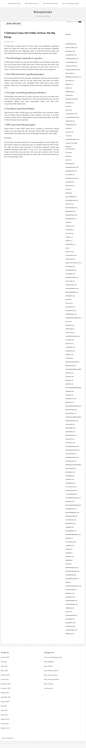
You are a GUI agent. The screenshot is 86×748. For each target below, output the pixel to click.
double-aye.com (70, 251)
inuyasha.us (69, 156)
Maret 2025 (4, 715)
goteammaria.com (70, 307)
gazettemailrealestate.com (72, 139)
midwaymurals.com (71, 413)
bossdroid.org (69, 95)
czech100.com (69, 358)
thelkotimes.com (70, 633)
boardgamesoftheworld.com (73, 69)
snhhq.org (68, 582)
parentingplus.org (70, 296)
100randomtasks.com (71, 314)
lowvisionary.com (70, 174)
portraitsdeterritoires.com (72, 457)
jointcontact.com (70, 325)
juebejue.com (69, 84)
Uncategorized (48, 688)
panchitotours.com (70, 431)
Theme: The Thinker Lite (8, 738)
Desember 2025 (5, 684)
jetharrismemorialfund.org (72, 362)
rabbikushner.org (70, 91)
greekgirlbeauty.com (71, 55)
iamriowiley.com (70, 501)
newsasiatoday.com (71, 542)
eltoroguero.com (70, 439)
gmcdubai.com (69, 384)
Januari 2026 (5, 679)
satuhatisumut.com (70, 626)
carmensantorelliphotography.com (74, 417)
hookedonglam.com (71, 468)
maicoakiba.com (70, 182)
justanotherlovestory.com (72, 167)
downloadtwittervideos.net (72, 571)
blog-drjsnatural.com (71, 531)
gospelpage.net (69, 102)
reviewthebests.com (71, 520)
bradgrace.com (69, 354)
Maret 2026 (4, 670)
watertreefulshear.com (71, 62)
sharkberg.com (69, 380)
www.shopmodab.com (71, 494)
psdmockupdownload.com (72, 450)
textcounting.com (70, 619)
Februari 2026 (5, 675)
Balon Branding (49, 662)
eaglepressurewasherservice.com (74, 262)
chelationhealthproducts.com (73, 534)
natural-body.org (70, 329)
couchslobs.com (70, 340)
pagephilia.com (70, 527)
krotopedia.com (70, 556)
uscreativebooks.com (71, 255)
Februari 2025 (5, 719)
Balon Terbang (48, 684)
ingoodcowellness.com (71, 47)
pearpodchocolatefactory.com (73, 586)
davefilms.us (69, 128)
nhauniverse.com (70, 593)
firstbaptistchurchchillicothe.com (74, 318)
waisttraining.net (70, 475)
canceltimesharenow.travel (72, 117)
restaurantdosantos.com (72, 604)
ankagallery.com (70, 391)
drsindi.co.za (69, 240)
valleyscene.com (70, 332)
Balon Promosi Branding (50, 3)
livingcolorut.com (70, 259)
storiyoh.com (69, 110)
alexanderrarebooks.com (72, 58)
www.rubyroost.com (71, 487)
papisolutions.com (70, 51)
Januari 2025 (5, 723)
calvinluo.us (69, 299)
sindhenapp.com (70, 608)
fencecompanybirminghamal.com (74, 505)
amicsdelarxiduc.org (71, 461)
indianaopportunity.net (71, 516)
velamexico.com (70, 479)
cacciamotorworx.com (71, 113)
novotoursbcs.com (70, 442)
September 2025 (6, 697)
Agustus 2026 (5, 657)
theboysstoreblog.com (71, 409)
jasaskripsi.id (69, 553)
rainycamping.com (70, 274)
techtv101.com (69, 204)
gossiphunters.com (70, 622)
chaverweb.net (69, 395)
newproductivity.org (71, 310)
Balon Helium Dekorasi (32, 3)
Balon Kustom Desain (14, 3)
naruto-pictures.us (70, 185)
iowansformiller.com (71, 270)
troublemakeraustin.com (72, 420)
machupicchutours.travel (72, 178)
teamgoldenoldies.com (71, 600)
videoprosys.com (70, 226)
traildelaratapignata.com (72, 567)
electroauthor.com (70, 266)
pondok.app (69, 193)
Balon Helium (48, 666)
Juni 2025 (4, 706)
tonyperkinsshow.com (71, 215)
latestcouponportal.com (72, 292)
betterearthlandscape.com (72, 446)
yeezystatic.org (69, 233)
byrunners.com (69, 376)
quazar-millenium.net (71, 196)
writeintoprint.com (70, 483)
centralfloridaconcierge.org (73, 336)
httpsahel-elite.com (70, 523)
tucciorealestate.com (71, 453)
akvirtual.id (68, 564)
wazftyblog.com (70, 545)
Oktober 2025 (5, 692)
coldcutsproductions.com (72, 288)
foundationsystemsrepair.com (73, 77)
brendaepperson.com (71, 398)
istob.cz (68, 248)
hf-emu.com (69, 152)
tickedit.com (69, 88)
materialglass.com (70, 472)
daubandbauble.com (71, 124)
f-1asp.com (68, 135)
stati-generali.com (70, 424)
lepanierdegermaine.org (72, 99)
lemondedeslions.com (71, 171)
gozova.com (69, 611)
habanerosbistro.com (71, 435)
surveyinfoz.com (70, 80)
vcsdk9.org (68, 222)
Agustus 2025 (5, 701)
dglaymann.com (70, 402)
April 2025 (4, 710)
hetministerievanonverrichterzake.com (75, 464)
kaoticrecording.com (71, 589)
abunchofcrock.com (71, 365)
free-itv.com (69, 321)
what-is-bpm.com (70, 281)
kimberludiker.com (70, 428)
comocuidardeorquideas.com (73, 498)
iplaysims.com (69, 343)
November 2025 (6, 688)
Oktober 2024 (5, 728)
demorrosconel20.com (71, 66)
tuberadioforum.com (71, 218)
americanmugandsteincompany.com (75, 369)
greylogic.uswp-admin (71, 143)
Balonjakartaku (43, 12)
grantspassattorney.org (71, 615)
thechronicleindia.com (71, 207)
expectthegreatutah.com (72, 277)
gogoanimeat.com (70, 597)
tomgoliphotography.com (72, 578)
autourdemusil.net (70, 351)
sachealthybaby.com (71, 575)
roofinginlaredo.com (71, 509)
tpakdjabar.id (69, 560)
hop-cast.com (69, 303)
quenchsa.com (69, 373)
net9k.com (68, 189)
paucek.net (68, 106)
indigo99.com (69, 538)
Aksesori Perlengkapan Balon (70, 3)
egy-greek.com (69, 132)
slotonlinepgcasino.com (72, 200)
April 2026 (4, 666)
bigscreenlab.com (70, 73)
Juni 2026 (4, 662)
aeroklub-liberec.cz (71, 244)
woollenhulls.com (70, 347)
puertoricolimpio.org (71, 44)
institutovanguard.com (71, 490)
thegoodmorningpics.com (72, 512)
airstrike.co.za (69, 237)
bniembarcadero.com (71, 285)
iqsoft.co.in (68, 160)
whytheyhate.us (70, 229)
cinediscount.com (70, 121)
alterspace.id (69, 549)
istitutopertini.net (70, 163)
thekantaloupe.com (70, 211)
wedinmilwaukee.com (71, 630)
